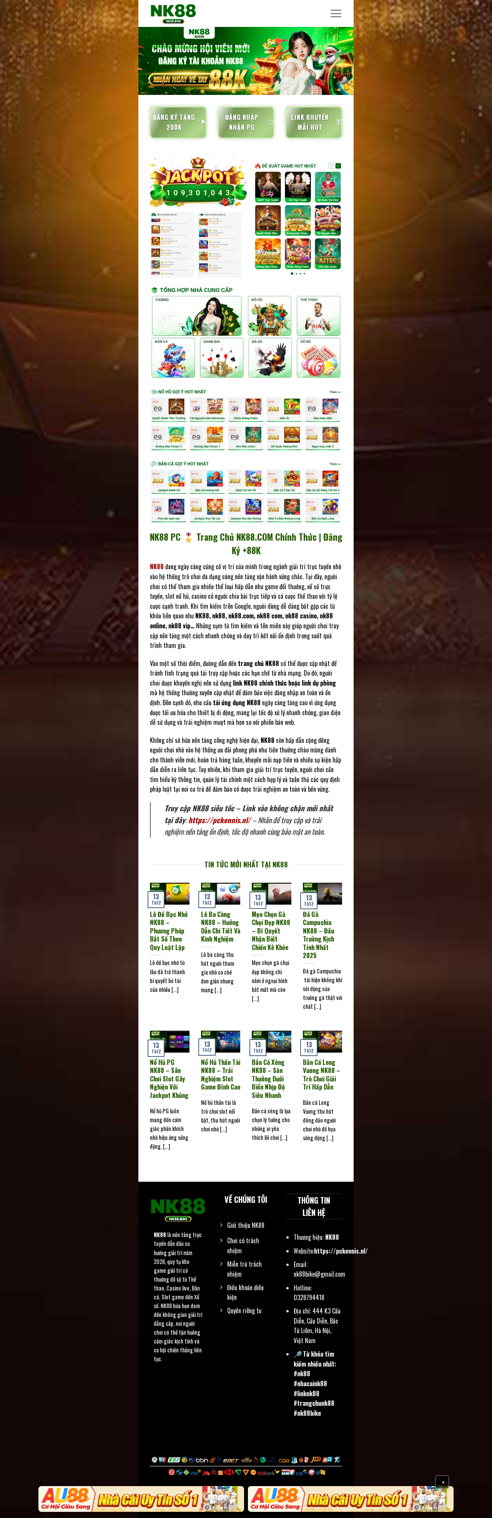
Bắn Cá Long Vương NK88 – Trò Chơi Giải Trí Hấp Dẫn (321, 1074)
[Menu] (335, 13)
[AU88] (141, 1499)
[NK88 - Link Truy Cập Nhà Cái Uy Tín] (188, 13)
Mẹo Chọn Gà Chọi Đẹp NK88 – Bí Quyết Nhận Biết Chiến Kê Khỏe (271, 931)
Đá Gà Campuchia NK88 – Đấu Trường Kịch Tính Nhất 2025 (318, 935)
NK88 (160, 1235)
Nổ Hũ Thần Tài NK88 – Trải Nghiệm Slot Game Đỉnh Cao (220, 1074)
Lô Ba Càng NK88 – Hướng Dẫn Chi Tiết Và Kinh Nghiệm (220, 926)
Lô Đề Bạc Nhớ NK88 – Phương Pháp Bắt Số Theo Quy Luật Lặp (169, 931)
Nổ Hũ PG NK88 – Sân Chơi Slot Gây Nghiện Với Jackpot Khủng (169, 1078)
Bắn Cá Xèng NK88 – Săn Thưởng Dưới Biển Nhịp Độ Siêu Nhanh (268, 1078)
